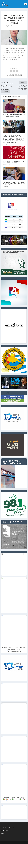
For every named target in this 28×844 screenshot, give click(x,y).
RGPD (2, 834)
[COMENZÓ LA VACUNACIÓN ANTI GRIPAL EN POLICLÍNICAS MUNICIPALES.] (14, 106)
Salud (15, 26)
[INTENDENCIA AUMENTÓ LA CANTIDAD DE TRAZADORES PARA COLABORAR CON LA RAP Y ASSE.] (14, 173)
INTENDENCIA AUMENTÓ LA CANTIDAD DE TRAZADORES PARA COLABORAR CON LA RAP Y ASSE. (14, 183)
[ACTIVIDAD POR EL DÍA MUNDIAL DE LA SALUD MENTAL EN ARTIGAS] (14, 152)
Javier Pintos (4, 830)
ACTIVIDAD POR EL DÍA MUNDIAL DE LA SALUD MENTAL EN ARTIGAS (13, 162)
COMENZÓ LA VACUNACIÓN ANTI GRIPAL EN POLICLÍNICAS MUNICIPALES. (14, 115)
